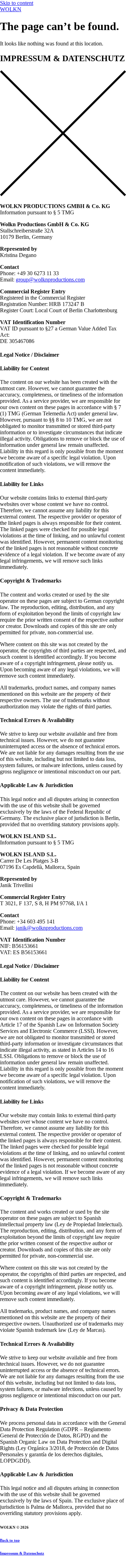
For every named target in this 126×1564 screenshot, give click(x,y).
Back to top (10, 1540)
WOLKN (10, 9)
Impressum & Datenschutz (22, 1553)
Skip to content (16, 3)
